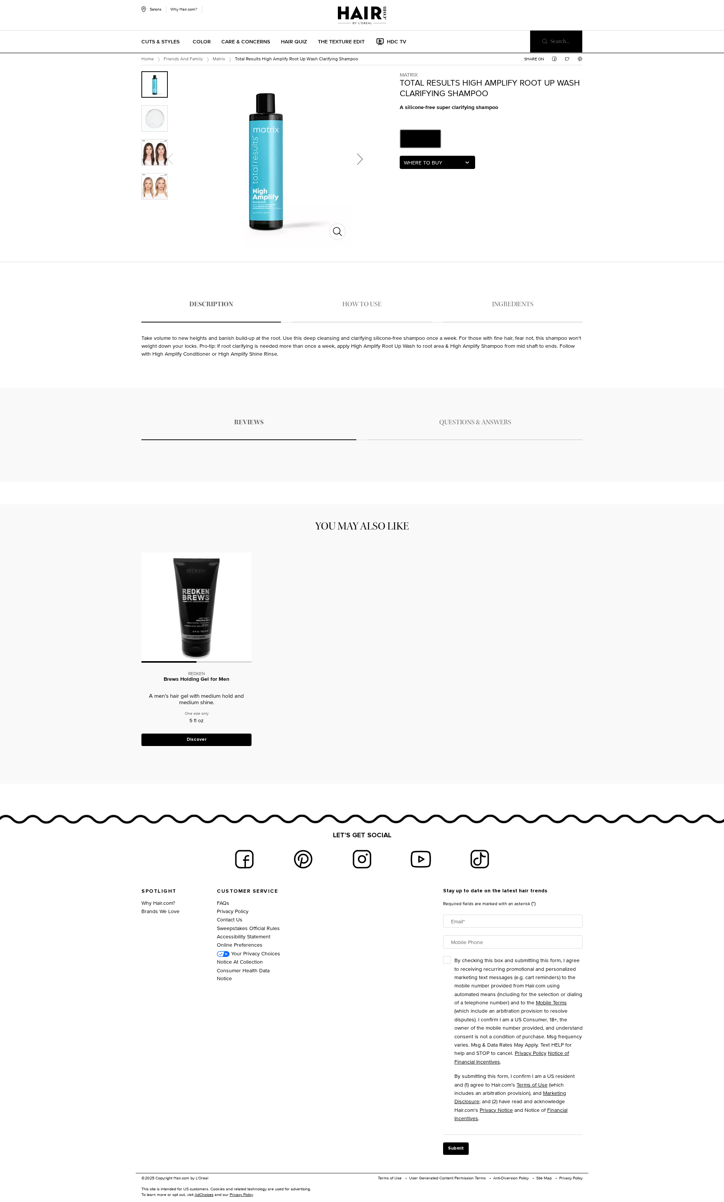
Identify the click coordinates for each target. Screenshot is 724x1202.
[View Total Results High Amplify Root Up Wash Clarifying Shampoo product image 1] (154, 84)
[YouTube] (420, 859)
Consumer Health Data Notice (243, 974)
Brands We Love (160, 911)
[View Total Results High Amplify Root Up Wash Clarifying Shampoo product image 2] (154, 118)
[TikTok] (479, 859)
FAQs (223, 902)
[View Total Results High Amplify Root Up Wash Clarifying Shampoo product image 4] (154, 186)
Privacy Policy (232, 911)
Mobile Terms (551, 1002)
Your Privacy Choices (255, 953)
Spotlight (158, 891)
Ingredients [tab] (513, 304)
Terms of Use (532, 1084)
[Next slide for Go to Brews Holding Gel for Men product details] (248, 607)
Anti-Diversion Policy (511, 1178)
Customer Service (247, 891)
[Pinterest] (303, 859)
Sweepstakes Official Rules (248, 928)
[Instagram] (362, 859)
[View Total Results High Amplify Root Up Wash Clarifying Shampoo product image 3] (154, 152)
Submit (456, 1148)
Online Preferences (239, 944)
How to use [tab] (362, 304)
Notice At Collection (240, 961)
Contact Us (229, 919)
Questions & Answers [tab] (475, 422)
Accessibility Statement (243, 936)
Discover (197, 739)
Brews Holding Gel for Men (196, 679)
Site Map (544, 1178)
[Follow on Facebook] (244, 859)
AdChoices (204, 1194)
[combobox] (437, 162)
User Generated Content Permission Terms (447, 1178)
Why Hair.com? (183, 9)
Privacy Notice (496, 1109)
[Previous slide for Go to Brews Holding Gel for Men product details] (145, 607)
